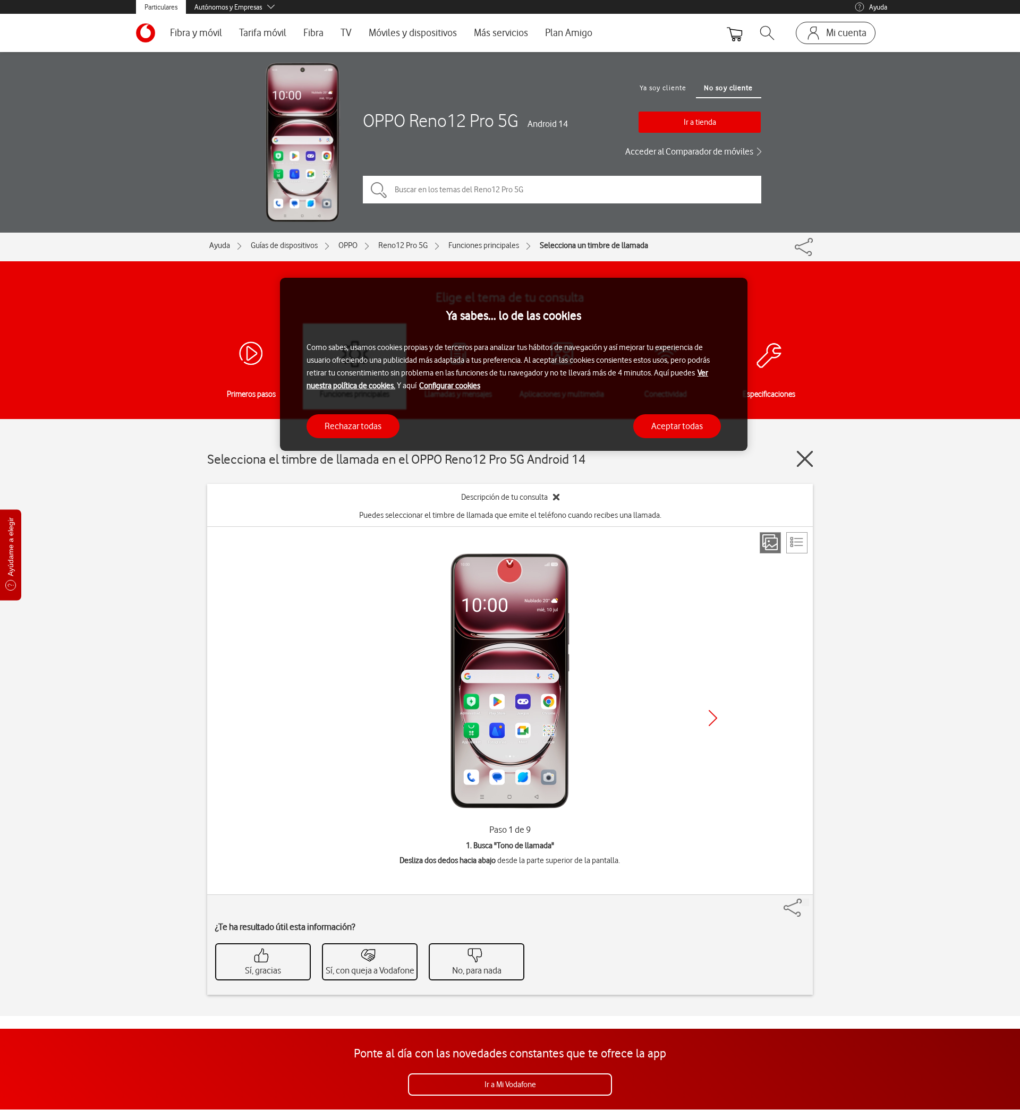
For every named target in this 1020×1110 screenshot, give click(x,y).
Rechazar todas (353, 425)
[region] (513, 364)
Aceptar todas (677, 425)
